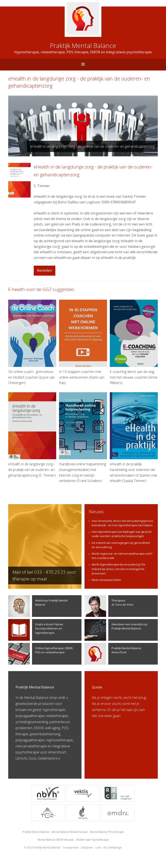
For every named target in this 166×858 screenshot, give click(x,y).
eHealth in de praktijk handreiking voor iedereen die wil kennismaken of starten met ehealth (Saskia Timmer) (133, 472)
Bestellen (44, 270)
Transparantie (70, 847)
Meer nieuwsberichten (106, 580)
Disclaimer (87, 847)
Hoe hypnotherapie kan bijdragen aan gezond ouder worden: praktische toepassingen (121, 534)
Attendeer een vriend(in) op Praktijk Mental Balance (129, 626)
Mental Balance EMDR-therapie (56, 840)
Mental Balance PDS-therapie (107, 832)
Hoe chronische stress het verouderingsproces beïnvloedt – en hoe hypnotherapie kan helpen (122, 523)
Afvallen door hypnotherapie (92, 840)
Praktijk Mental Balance (35, 832)
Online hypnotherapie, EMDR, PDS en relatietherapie (54, 650)
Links (98, 847)
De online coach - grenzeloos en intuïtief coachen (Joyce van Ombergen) (31, 377)
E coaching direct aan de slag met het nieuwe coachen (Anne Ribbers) (134, 377)
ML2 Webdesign (112, 847)
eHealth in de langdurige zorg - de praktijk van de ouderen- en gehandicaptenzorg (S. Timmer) (32, 469)
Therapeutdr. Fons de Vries (122, 602)
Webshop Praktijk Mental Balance (51, 602)
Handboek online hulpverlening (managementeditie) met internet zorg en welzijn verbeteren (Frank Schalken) (82, 472)
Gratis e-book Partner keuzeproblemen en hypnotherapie (49, 628)
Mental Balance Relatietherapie (69, 832)
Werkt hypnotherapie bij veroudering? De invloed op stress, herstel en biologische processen (118, 568)
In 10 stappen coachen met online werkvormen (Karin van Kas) (81, 377)
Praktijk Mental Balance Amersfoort (126, 650)
